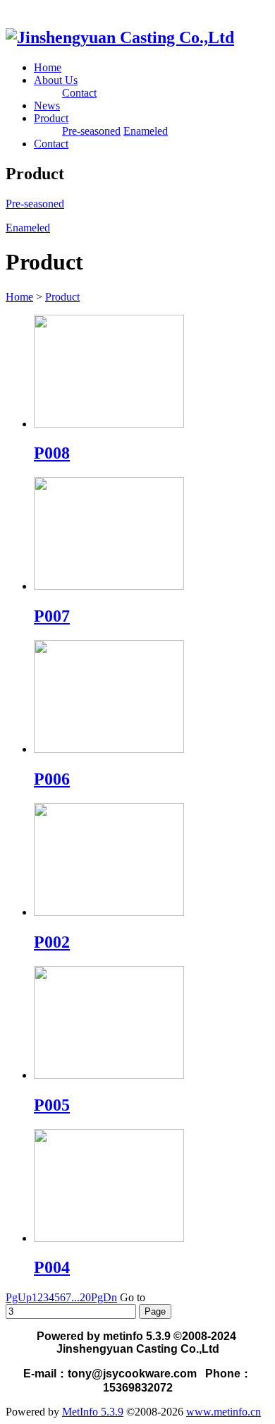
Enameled (145, 131)
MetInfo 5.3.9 (92, 1412)
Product (51, 118)
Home (47, 67)
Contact (79, 93)
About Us (56, 80)
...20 (81, 1297)
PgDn (104, 1297)
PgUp (19, 1297)
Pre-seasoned (91, 131)
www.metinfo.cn (223, 1412)
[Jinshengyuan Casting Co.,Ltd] (120, 37)
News (47, 105)
